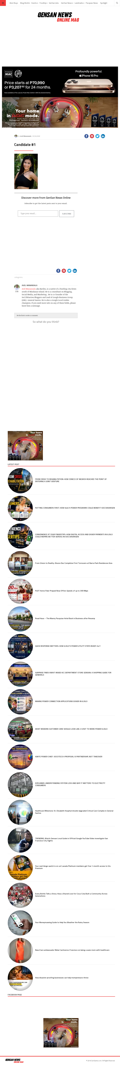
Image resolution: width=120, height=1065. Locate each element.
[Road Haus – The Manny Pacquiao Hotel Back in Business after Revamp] (20, 619)
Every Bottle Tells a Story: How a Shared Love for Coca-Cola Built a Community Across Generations (71, 894)
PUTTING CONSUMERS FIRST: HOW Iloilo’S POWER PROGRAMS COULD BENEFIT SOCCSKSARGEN (75, 507)
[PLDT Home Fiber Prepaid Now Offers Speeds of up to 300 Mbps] (20, 591)
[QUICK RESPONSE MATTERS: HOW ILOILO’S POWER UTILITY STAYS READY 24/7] (20, 646)
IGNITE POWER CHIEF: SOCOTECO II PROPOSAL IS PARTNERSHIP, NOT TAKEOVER (68, 756)
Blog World (24, 3)
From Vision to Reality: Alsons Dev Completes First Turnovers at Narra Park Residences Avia (73, 563)
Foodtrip (43, 3)
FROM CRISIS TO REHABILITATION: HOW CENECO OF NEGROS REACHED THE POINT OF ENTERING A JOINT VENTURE (71, 480)
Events (34, 3)
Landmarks (79, 3)
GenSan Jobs (54, 3)
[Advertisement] (60, 44)
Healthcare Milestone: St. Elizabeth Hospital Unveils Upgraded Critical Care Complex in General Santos (74, 811)
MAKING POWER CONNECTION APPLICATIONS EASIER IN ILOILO (61, 701)
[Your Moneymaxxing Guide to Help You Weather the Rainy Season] (20, 923)
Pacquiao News (92, 3)
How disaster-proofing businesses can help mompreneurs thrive (61, 977)
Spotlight (103, 3)
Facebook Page (15, 994)
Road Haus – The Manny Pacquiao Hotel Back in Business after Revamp (65, 618)
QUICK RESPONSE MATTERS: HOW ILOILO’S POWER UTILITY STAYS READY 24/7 (68, 646)
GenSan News (66, 3)
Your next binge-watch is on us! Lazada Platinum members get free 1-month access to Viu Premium (73, 867)
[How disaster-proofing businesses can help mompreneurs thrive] (20, 978)
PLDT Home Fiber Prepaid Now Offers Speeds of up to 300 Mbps (61, 590)
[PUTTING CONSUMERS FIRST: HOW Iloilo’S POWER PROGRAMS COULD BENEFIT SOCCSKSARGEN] (20, 508)
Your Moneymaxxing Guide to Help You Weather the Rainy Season (62, 922)
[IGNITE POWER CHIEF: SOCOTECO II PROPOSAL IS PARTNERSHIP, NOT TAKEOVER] (20, 757)
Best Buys (14, 3)
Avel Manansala (25, 136)
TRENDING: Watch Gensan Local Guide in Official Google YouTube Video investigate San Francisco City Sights (71, 839)
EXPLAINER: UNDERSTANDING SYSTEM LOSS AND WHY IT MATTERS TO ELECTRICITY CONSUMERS (70, 784)
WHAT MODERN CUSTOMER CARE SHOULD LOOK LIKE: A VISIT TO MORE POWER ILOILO (71, 728)
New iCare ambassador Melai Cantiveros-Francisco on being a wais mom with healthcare (72, 950)
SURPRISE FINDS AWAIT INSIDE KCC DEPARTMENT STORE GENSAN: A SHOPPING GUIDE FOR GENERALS (73, 673)
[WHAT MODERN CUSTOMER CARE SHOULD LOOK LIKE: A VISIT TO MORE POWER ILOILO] (20, 729)
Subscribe (66, 213)
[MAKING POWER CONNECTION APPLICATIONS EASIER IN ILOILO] (20, 701)
